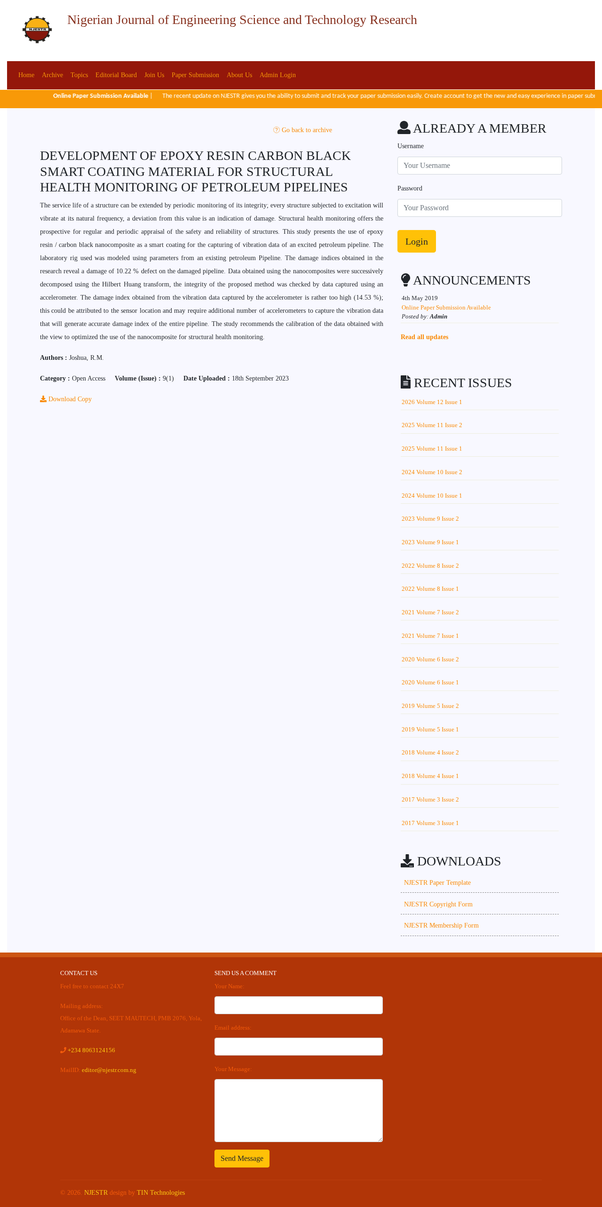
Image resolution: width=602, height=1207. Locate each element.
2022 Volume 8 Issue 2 (430, 565)
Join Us (154, 75)
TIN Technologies (161, 1192)
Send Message (242, 1158)
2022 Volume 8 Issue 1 (430, 588)
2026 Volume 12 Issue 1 (432, 401)
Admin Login (278, 75)
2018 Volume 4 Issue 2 (430, 752)
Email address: (233, 1027)
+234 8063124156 (91, 1050)
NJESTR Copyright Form (438, 904)
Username (410, 146)
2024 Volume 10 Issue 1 (432, 495)
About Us (239, 75)
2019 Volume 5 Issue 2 (430, 705)
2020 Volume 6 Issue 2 (430, 659)
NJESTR (96, 1192)
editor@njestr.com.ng (109, 1069)
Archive (52, 75)
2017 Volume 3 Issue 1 (430, 822)
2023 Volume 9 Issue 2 (430, 518)
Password (409, 188)
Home (26, 75)
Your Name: (229, 986)
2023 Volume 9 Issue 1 (430, 542)
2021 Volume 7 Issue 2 (430, 612)
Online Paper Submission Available (446, 307)
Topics (79, 75)
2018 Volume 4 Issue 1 (430, 775)
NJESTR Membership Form (441, 925)
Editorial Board (116, 75)
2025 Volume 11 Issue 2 (432, 425)
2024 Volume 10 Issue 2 (432, 472)
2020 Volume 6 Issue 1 (430, 682)
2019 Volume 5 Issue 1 (430, 729)
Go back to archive (306, 130)
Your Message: (233, 1068)
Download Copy (69, 399)
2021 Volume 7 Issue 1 (430, 635)
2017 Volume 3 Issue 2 (430, 799)
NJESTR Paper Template (437, 882)
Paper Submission (195, 75)
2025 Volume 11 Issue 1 (432, 448)
